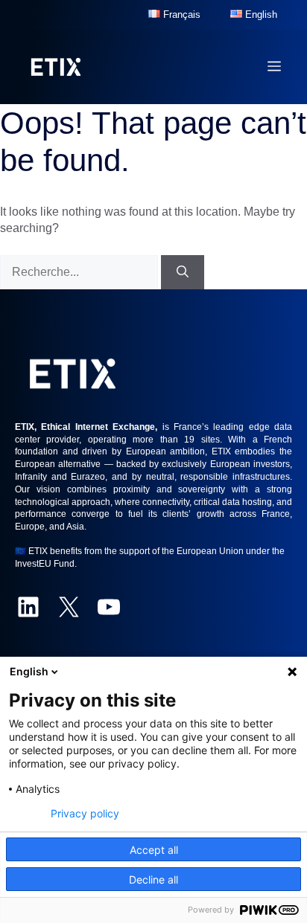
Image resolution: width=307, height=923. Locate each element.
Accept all (154, 849)
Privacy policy (85, 814)
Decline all (153, 879)
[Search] (182, 272)
